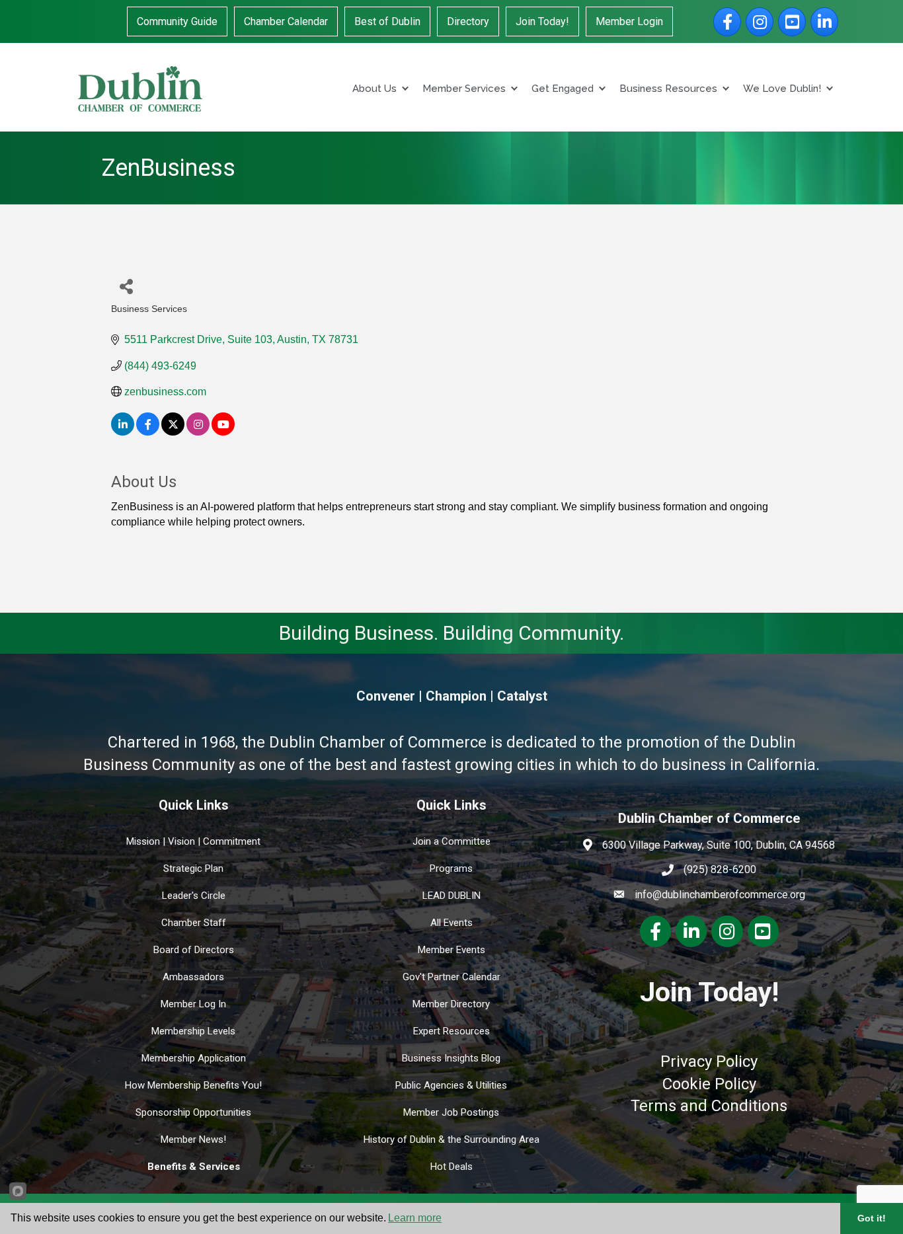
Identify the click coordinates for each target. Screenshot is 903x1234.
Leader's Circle (193, 896)
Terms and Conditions (709, 1106)
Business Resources (668, 89)
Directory (468, 21)
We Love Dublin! (782, 89)
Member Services (464, 89)
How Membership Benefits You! (193, 1085)
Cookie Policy (709, 1084)
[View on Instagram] (198, 432)
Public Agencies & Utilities (451, 1085)
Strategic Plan (193, 868)
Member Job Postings (451, 1112)
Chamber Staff (193, 923)
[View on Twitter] (172, 432)
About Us (374, 89)
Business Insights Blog (451, 1058)
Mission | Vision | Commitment (193, 841)
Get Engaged (562, 89)
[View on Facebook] (147, 432)
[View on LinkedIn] (122, 432)
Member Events (451, 950)
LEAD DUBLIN (451, 896)
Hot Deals (451, 1167)
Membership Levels (193, 1031)
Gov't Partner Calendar (451, 977)
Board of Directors (193, 950)
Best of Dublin (387, 21)
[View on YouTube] (223, 432)
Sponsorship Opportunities (193, 1112)
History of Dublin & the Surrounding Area (451, 1139)
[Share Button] (126, 286)
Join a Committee (451, 841)
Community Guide (177, 21)
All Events (451, 923)
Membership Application (193, 1058)
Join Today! (542, 21)
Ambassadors (193, 977)
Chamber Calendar (286, 21)
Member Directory (451, 1004)
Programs (451, 868)
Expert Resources (451, 1031)
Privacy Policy (709, 1061)
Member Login (629, 21)
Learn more (415, 1217)
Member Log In (193, 1004)
